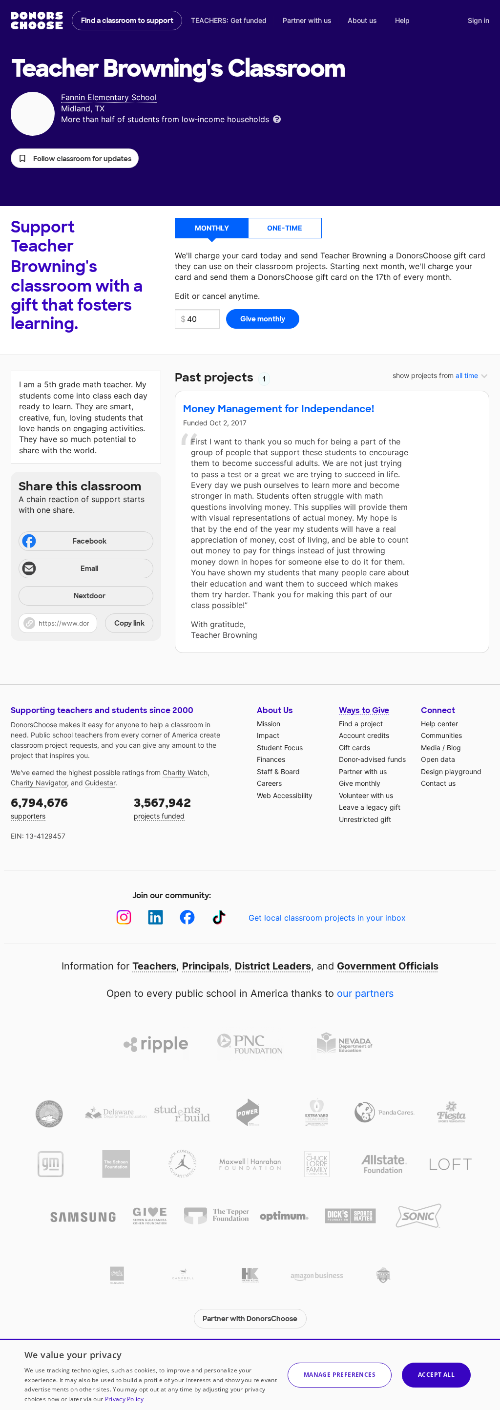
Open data (438, 759)
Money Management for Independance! (278, 408)
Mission (268, 723)
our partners (365, 993)
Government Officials (387, 966)
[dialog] (250, 1374)
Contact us (438, 783)
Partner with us (307, 20)
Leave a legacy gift (369, 807)
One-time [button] (284, 228)
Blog (454, 747)
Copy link (129, 623)
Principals (205, 966)
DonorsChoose (37, 20)
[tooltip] (276, 118)
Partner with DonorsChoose (250, 1318)
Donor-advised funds (372, 759)
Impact (268, 735)
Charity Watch (185, 772)
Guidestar (100, 783)
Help (402, 20)
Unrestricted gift (365, 819)
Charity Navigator (39, 783)
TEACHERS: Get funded (229, 20)
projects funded (162, 807)
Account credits (364, 735)
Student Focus (280, 747)
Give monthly (359, 783)
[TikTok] (219, 917)
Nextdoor (89, 595)
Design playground (451, 771)
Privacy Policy (124, 1399)
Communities (441, 735)
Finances (271, 759)
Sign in (478, 20)
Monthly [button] (212, 228)
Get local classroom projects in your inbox (327, 918)
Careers (269, 783)
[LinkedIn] (155, 917)
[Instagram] (124, 917)
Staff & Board (278, 771)
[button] (75, 158)
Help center (439, 723)
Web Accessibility (284, 795)
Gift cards (354, 747)
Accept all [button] (436, 1374)
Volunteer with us (366, 795)
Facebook (89, 541)
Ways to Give (364, 710)
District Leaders (273, 966)
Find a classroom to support (127, 20)
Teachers (154, 966)
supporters (39, 807)
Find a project (361, 723)
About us (362, 20)
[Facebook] (187, 917)
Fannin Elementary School (109, 97)
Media (430, 747)
